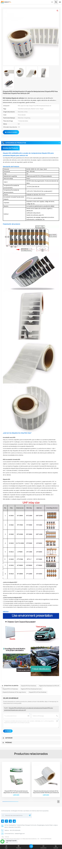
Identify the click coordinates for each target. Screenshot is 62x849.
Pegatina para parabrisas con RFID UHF (49, 685)
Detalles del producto (10, 148)
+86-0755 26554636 (15, 830)
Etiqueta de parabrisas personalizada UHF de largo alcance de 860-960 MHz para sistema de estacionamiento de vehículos (46, 791)
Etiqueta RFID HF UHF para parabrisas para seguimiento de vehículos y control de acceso (16, 791)
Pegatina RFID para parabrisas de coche (31, 689)
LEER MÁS (16, 795)
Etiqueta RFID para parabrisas (28, 685)
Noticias (7, 836)
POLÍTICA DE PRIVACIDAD (46, 838)
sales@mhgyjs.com (20, 833)
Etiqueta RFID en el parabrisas (10, 689)
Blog (3, 836)
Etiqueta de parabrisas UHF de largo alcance (14, 692)
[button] (58, 801)
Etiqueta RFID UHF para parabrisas (37, 692)
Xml (38, 838)
